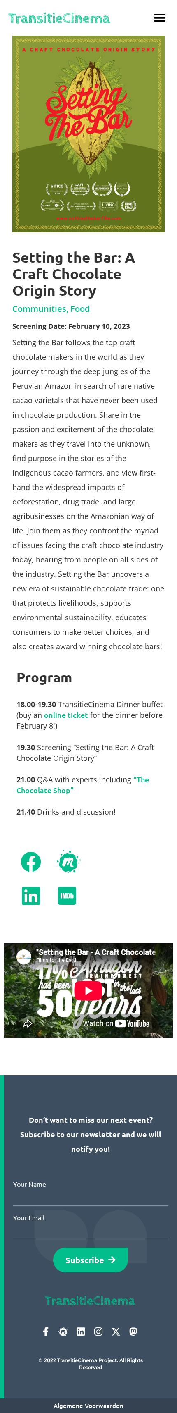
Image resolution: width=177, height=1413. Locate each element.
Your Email (28, 1217)
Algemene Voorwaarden (88, 1405)
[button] (159, 17)
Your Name (29, 1184)
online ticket (66, 715)
